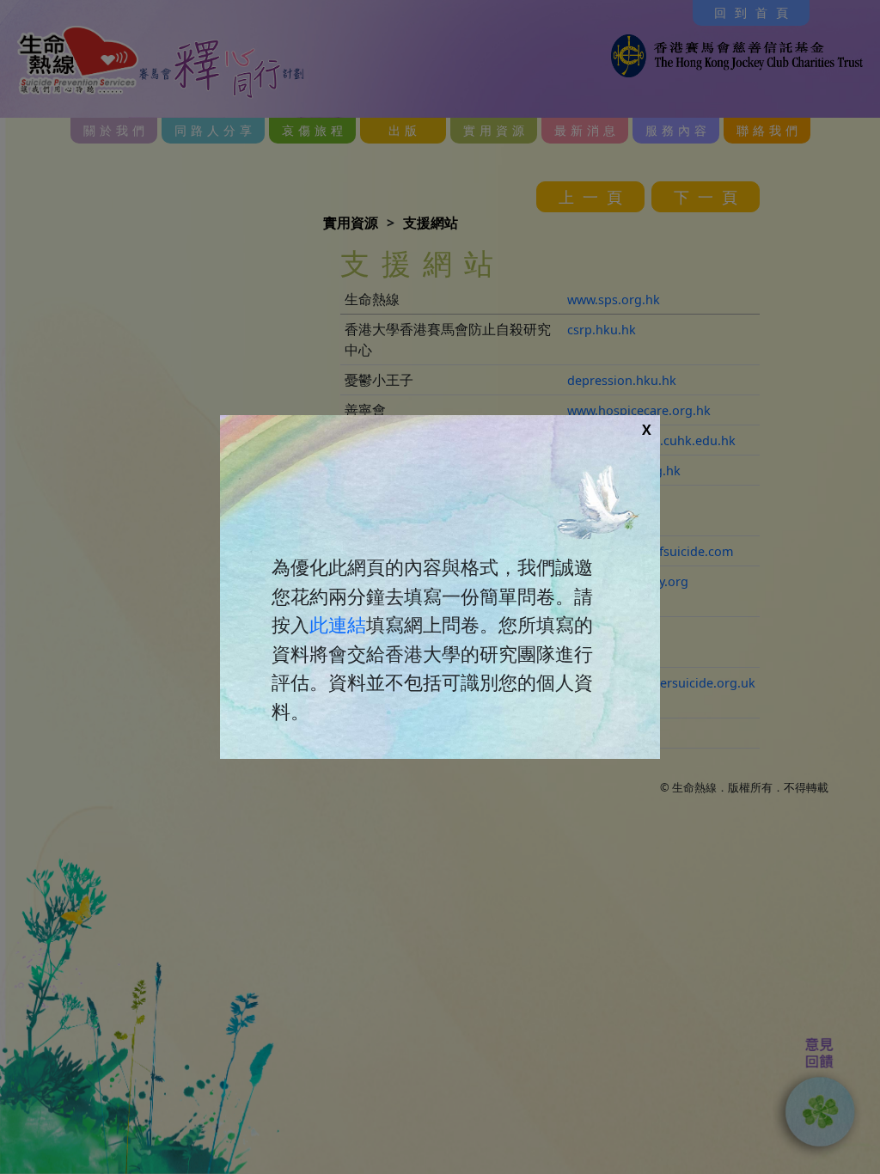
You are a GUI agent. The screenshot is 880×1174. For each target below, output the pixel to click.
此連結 (337, 624)
